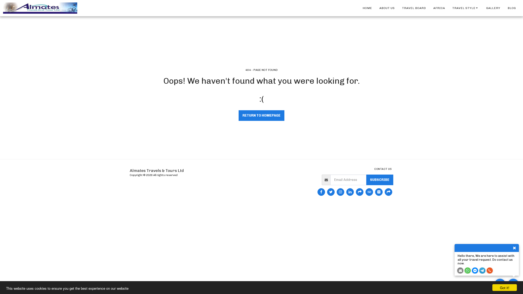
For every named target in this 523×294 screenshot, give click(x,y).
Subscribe (379, 180)
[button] (465, 8)
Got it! (504, 287)
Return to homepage (261, 115)
